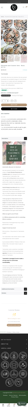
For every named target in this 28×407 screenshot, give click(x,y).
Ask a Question (5, 113)
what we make (12, 129)
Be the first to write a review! (14, 325)
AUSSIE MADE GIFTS (21, 119)
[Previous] (3, 37)
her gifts (15, 127)
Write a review (16, 332)
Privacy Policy (14, 397)
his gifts (24, 127)
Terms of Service (13, 395)
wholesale (19, 129)
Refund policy (22, 395)
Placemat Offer (5, 123)
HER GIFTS (3, 121)
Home (2, 16)
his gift (20, 127)
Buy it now (14, 109)
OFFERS (20, 121)
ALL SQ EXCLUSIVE (11, 119)
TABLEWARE (17, 123)
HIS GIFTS (8, 121)
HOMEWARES (14, 121)
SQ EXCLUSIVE (4, 129)
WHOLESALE (7, 125)
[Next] (25, 37)
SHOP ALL (12, 123)
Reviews (5, 395)
